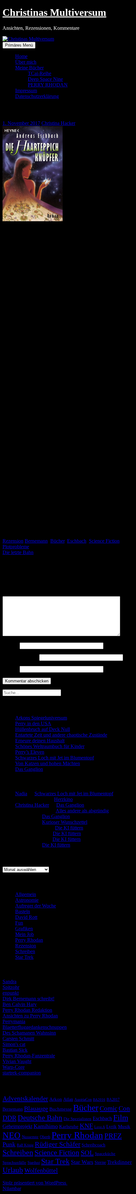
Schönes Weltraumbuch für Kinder (49, 746)
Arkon (55, 1099)
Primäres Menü (19, 45)
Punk (9, 1144)
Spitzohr (11, 987)
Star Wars (82, 1162)
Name (10, 645)
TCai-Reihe (39, 73)
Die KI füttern (69, 827)
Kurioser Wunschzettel (64, 822)
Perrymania (14, 1021)
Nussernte (30, 1136)
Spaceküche (105, 1153)
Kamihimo (46, 1126)
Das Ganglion (29, 769)
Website (10, 669)
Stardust (34, 1163)
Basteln (22, 911)
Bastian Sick (15, 1050)
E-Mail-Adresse (20, 657)
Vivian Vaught (17, 1061)
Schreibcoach (93, 1144)
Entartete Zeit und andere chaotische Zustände (61, 735)
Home (21, 56)
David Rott (26, 917)
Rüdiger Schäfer (57, 1144)
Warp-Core (14, 1067)
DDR (9, 1117)
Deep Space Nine (45, 79)
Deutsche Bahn (40, 1118)
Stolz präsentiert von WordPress (35, 1182)
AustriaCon (83, 1099)
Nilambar (12, 1188)
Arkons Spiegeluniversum (41, 717)
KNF (86, 1126)
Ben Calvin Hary (20, 1004)
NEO (12, 1135)
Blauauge (36, 1108)
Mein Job (24, 934)
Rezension (13, 541)
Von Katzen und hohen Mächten (47, 763)
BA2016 (99, 1099)
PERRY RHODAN (48, 84)
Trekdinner (119, 1162)
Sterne (100, 1162)
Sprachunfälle (14, 1162)
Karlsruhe (68, 1126)
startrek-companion (22, 1072)
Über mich (25, 62)
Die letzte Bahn (18, 552)
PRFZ (113, 1136)
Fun (19, 923)
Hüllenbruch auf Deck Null (42, 729)
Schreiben (25, 951)
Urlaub (13, 1170)
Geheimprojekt (17, 1126)
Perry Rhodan (29, 940)
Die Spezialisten (77, 1119)
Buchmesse (60, 1109)
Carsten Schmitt (18, 1038)
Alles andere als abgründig (82, 810)
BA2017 (113, 1099)
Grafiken (24, 928)
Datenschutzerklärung (37, 96)
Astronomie (27, 900)
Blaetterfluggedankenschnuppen (35, 1027)
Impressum (26, 90)
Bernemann (36, 541)
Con (124, 1108)
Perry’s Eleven (29, 752)
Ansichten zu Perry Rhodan (30, 1015)
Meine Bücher (29, 67)
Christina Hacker (58, 123)
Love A (99, 1127)
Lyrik (111, 1126)
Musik (124, 1126)
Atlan (68, 1099)
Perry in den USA (33, 723)
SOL (87, 1153)
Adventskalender (25, 1098)
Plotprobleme (16, 546)
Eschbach (76, 541)
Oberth (45, 1137)
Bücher (57, 541)
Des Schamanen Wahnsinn (29, 1033)
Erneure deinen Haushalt (40, 740)
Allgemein (25, 894)
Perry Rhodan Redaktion (27, 1010)
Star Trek (24, 957)
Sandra (9, 981)
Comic (108, 1108)
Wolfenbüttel (41, 1170)
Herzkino (63, 799)
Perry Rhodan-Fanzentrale (29, 1055)
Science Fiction (104, 541)
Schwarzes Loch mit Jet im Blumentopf (54, 757)
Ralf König (25, 1145)
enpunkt (11, 993)
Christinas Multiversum (54, 12)
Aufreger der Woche (35, 905)
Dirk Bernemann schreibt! (28, 998)
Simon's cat (14, 1044)
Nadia (21, 793)
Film (120, 1117)
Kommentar (16, 593)
